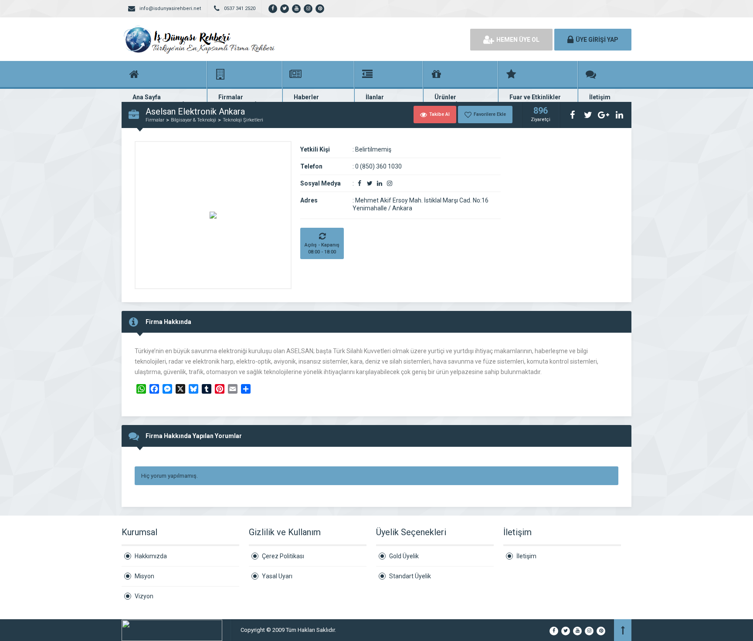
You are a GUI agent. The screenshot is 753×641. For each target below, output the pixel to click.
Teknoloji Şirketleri (243, 120)
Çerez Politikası (283, 556)
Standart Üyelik (410, 576)
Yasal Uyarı (277, 576)
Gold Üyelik (404, 556)
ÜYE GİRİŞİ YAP (597, 39)
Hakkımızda (151, 556)
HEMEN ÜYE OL (517, 39)
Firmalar (155, 120)
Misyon (144, 576)
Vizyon (144, 596)
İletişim (526, 556)
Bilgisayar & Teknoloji (193, 120)
